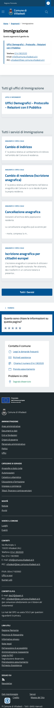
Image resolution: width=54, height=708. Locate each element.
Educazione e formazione (13, 481)
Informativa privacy (10, 639)
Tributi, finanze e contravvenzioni (17, 490)
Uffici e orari (7, 575)
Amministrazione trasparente (15, 652)
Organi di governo (10, 439)
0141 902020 (16, 552)
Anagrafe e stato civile (14, 141)
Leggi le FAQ (7, 655)
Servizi (33, 694)
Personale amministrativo (13, 444)
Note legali (7, 643)
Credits (16, 697)
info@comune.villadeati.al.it (25, 56)
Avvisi (4, 510)
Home (5, 23)
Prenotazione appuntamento (15, 662)
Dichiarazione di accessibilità (14, 648)
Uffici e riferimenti (13, 97)
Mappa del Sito (37, 697)
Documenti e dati (9, 430)
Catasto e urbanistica (11, 477)
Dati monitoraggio (10, 694)
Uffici (4, 453)
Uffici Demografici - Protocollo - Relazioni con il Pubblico (26, 46)
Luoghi (5, 525)
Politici (5, 448)
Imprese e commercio (11, 486)
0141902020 (21, 53)
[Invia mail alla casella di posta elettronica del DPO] (16, 595)
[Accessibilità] (7, 700)
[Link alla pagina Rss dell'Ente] (3, 679)
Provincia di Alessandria (12, 634)
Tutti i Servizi (27, 292)
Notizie (5, 505)
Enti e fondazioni (9, 435)
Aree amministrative (11, 426)
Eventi (5, 530)
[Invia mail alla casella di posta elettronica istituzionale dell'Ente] (21, 560)
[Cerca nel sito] (45, 12)
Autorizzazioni (8, 472)
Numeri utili (7, 580)
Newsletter (7, 683)
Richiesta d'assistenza (12, 665)
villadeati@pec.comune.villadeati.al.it (28, 60)
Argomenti (15, 23)
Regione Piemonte (10, 3)
